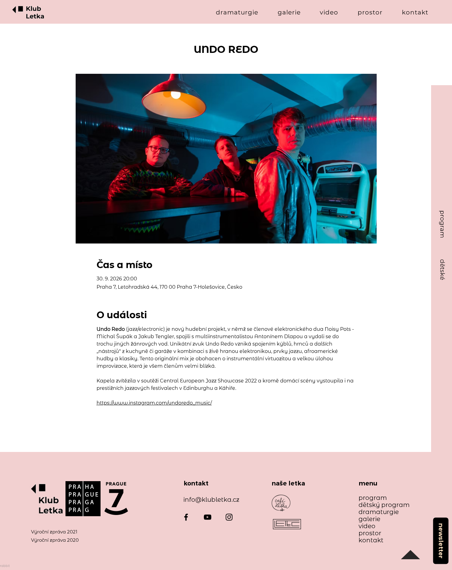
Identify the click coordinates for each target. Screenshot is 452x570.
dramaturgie (379, 512)
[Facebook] (186, 517)
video (367, 526)
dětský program (381, 505)
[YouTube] (207, 517)
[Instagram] (229, 517)
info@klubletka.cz (211, 499)
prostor (370, 533)
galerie (369, 519)
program (373, 497)
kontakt (371, 540)
